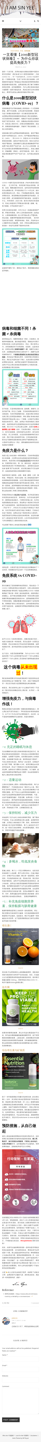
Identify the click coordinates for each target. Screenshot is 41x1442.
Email (4, 1365)
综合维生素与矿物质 (13, 1050)
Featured (15, 51)
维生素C (6, 925)
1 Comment (35, 1303)
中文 (21, 51)
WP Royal (25, 1438)
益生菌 (6, 987)
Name (5, 1355)
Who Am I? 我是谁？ (9, 1435)
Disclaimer (33, 1435)
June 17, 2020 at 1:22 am (19, 1320)
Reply (14, 1323)
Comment (5, 1386)
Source (20, 1028)
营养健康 (27, 51)
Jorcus (14, 1318)
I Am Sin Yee (20, 7)
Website (5, 1376)
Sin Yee (6, 1303)
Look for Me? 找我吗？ (23, 1435)
